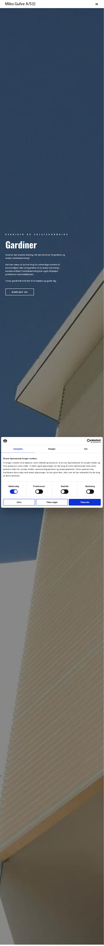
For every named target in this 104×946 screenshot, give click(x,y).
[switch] (39, 491)
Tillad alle (84, 502)
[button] (97, 4)
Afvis (19, 502)
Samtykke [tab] (18, 449)
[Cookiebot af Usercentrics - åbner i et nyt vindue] (89, 441)
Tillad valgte (52, 502)
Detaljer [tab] (52, 449)
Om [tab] (86, 449)
